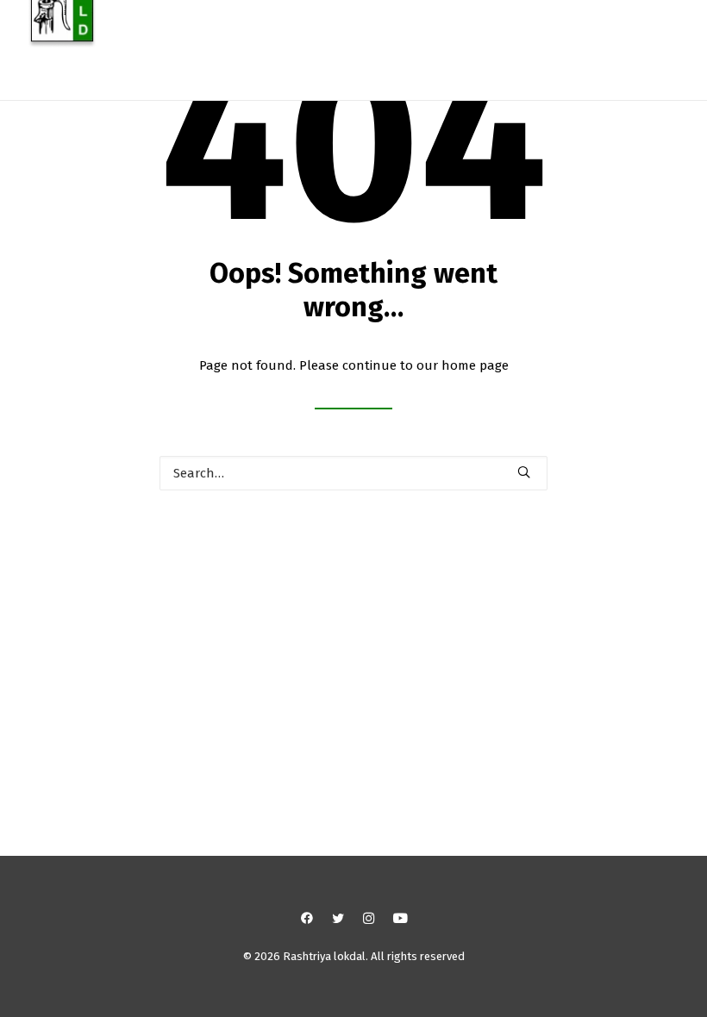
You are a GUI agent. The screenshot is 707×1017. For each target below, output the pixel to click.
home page (475, 365)
